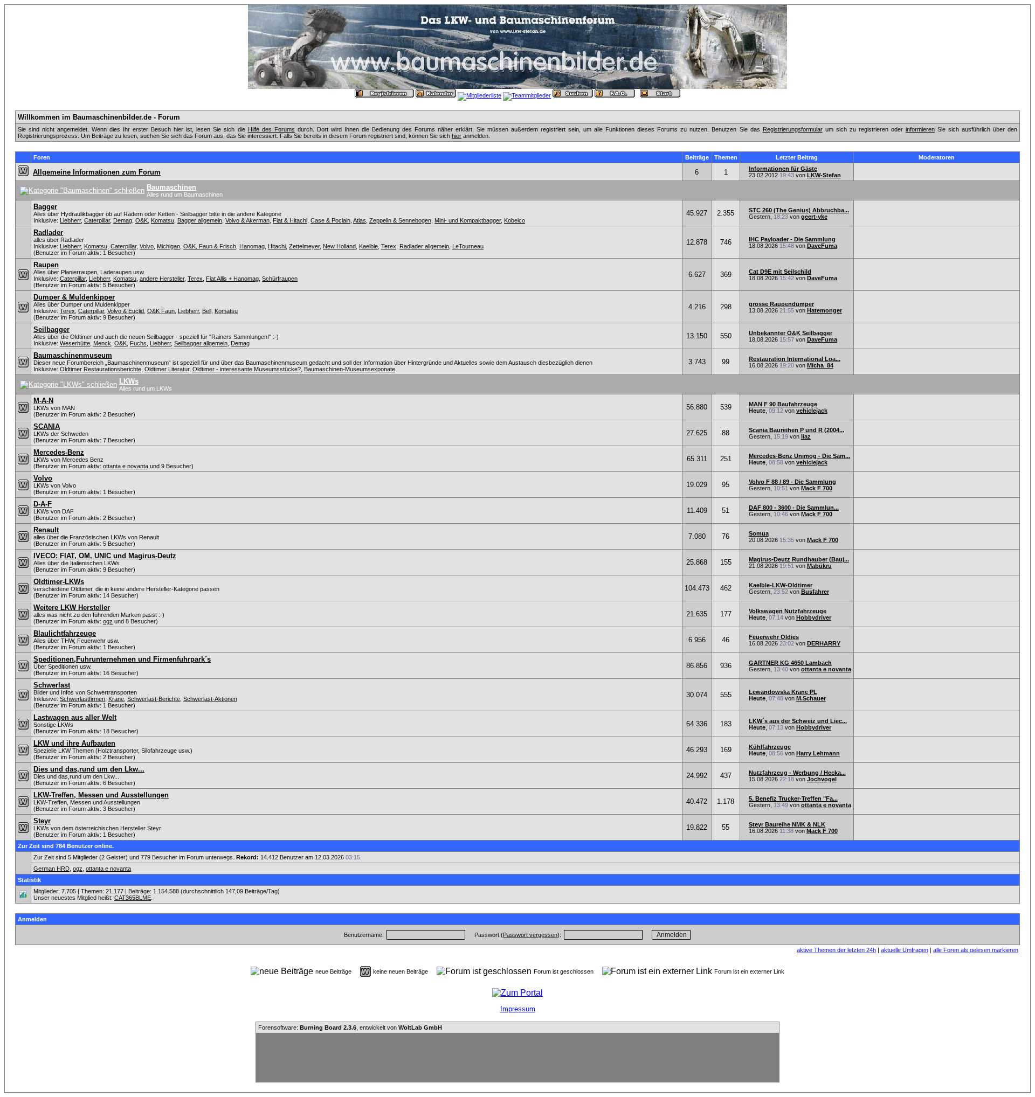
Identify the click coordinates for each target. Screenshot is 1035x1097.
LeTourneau (468, 246)
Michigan (168, 246)
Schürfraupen (280, 278)
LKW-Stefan (824, 175)
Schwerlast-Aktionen (210, 699)
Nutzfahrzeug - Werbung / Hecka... (797, 772)
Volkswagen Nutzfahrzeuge (787, 611)
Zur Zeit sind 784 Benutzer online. (66, 846)
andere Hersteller (162, 278)
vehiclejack (811, 410)
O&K (141, 220)
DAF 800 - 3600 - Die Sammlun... (794, 507)
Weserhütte (75, 343)
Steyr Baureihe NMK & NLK (787, 824)
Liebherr (70, 220)
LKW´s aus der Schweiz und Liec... (798, 721)
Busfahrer (815, 591)
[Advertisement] (517, 1057)
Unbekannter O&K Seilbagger (790, 333)
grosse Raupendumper (781, 304)
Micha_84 (820, 365)
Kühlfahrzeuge (770, 747)
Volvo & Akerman (247, 220)
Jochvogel (822, 779)
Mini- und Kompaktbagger (467, 220)
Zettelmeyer (304, 246)
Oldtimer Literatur (166, 369)
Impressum (517, 1009)
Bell (206, 311)
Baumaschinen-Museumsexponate (349, 369)
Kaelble (368, 246)
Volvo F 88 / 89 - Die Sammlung (792, 481)
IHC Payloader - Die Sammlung (792, 239)
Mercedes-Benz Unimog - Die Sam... (799, 456)
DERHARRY (823, 643)
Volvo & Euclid (125, 311)
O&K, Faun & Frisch (209, 246)
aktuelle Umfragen (904, 950)
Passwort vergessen (530, 935)
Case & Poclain (330, 220)
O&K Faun (161, 311)
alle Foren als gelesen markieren (975, 950)
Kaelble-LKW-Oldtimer (780, 585)
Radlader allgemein (424, 246)
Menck (102, 343)
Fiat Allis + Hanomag (232, 278)
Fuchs (138, 343)
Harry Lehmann (818, 753)
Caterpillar (97, 220)
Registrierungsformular (793, 129)
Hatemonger (824, 310)
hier (456, 136)
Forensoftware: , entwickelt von (350, 1027)
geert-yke (814, 216)
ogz (108, 621)
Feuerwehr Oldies (774, 637)
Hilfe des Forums (271, 129)
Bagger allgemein (199, 220)
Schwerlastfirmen (82, 699)
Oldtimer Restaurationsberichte (100, 369)
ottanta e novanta (125, 466)
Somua (759, 533)
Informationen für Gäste (783, 168)
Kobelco (514, 220)
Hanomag (252, 246)
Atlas (359, 220)
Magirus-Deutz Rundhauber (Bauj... (799, 559)
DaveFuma (822, 245)
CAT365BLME (132, 897)
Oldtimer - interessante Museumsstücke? (246, 369)
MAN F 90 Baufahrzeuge (783, 404)
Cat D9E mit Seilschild (780, 271)
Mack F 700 (816, 488)
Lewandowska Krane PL (783, 692)
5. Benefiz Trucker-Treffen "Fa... (793, 798)
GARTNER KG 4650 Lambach (790, 662)
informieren (920, 129)
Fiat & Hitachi (290, 220)
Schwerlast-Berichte (153, 699)
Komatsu (162, 220)
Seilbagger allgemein (200, 343)
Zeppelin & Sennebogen (400, 220)
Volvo (147, 246)
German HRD (51, 868)
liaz (806, 436)
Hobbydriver (813, 617)
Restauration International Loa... (794, 359)
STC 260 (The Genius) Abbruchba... (799, 210)
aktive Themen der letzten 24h (836, 950)
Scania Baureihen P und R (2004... (796, 430)
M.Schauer (811, 698)
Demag (122, 220)
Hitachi (277, 246)
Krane (116, 699)
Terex (388, 246)
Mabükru (819, 566)
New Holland (339, 246)
